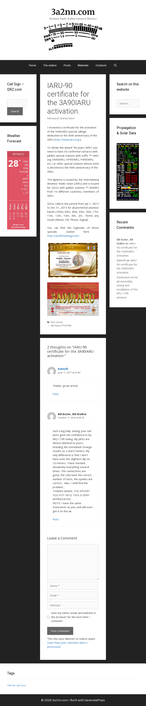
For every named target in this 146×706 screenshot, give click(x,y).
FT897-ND (11, 685)
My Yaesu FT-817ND (61, 325)
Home (32, 65)
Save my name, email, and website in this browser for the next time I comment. (73, 617)
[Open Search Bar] (115, 65)
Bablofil (63, 369)
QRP (18, 685)
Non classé (57, 322)
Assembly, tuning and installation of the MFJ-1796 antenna (127, 289)
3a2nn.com (73, 12)
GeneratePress (95, 700)
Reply (56, 393)
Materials (83, 65)
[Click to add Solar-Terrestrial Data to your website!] (128, 199)
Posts (67, 65)
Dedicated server (127, 277)
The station (50, 65)
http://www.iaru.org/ (67, 139)
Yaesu (23, 685)
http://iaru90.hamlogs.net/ (63, 235)
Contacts (101, 65)
